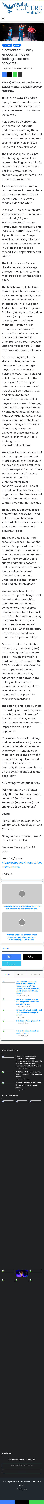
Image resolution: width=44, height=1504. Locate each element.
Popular (7, 974)
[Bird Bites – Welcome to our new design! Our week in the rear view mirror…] (8, 1002)
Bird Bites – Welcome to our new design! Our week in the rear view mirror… (27, 1001)
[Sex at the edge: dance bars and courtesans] (8, 1034)
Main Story (7, 45)
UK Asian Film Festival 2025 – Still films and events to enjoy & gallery (29, 1012)
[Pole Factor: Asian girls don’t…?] (8, 1024)
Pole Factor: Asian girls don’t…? (28, 1021)
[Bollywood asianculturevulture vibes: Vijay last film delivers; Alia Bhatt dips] (8, 1273)
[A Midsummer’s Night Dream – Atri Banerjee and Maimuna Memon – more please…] (8, 1282)
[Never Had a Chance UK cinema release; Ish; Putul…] (35, 1184)
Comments (35, 974)
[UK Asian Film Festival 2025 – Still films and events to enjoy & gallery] (8, 1013)
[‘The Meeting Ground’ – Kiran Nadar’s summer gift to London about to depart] (22, 1184)
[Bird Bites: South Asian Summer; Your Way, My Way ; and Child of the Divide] (35, 1282)
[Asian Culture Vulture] (22, 8)
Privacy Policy (22, 1489)
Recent (20, 974)
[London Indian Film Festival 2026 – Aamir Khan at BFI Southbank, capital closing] (22, 1363)
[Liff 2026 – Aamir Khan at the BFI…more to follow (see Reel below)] (35, 1274)
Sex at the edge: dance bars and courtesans (27, 1032)
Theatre (17, 45)
